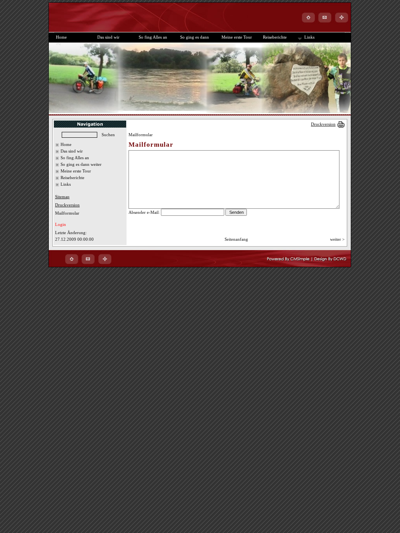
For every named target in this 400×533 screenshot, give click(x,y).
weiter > (337, 239)
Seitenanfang (236, 239)
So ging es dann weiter (81, 164)
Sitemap (62, 196)
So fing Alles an (75, 157)
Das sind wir (72, 151)
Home (66, 144)
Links (66, 184)
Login (60, 224)
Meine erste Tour (76, 171)
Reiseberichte (72, 177)
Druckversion (323, 124)
